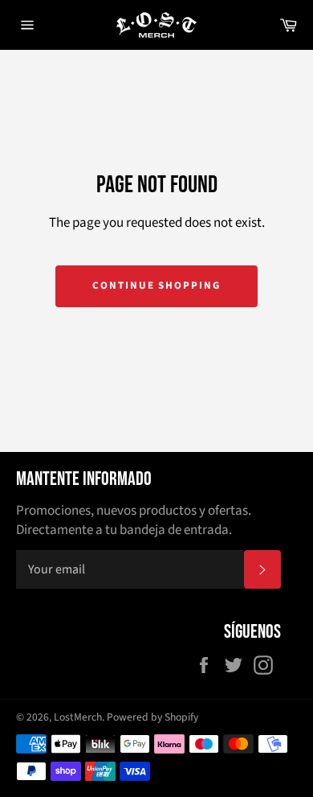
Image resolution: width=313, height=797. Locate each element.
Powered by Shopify (152, 717)
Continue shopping (156, 285)
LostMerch (78, 717)
